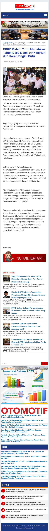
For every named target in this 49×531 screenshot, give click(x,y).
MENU (6, 15)
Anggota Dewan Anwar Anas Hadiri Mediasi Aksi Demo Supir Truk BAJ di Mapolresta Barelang (26, 279)
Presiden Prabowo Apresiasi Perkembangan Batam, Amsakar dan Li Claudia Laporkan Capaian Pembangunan (25, 503)
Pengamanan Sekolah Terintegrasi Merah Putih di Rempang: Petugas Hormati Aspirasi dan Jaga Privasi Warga (23, 467)
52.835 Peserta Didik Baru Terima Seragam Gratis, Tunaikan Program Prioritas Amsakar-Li (23, 477)
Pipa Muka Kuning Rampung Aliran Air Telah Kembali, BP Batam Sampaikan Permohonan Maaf (22, 452)
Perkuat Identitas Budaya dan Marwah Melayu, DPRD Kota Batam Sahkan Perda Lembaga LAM (28, 342)
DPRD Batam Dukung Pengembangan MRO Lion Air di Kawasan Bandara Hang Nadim (28, 310)
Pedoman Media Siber (34, 525)
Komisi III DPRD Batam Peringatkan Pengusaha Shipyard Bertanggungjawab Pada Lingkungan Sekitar (28, 295)
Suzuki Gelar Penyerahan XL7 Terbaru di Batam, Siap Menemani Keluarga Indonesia (21, 416)
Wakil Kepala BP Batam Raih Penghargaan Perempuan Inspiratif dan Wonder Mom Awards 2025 (24, 497)
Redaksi (23, 525)
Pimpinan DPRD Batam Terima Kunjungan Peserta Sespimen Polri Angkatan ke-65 (25, 326)
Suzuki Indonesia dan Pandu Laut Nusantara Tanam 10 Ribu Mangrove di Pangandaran (26, 491)
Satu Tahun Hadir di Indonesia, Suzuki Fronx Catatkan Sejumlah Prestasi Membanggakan (21, 431)
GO (44, 363)
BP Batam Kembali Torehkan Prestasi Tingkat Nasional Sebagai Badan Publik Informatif (24, 517)
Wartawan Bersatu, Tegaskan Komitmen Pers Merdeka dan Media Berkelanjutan (26, 510)
